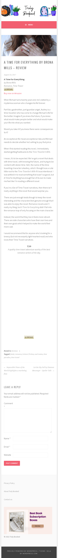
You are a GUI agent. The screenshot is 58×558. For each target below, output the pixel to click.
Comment (8, 405)
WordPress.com (30, 553)
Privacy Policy (9, 483)
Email (7, 446)
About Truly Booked (11, 491)
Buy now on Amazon (13, 93)
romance (18, 354)
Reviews (15, 351)
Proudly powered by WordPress (22, 551)
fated (12, 354)
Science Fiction (28, 354)
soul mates (39, 354)
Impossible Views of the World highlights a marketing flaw (15, 370)
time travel (15, 357)
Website (7, 454)
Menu (30, 24)
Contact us (8, 499)
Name (7, 438)
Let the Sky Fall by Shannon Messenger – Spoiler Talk (43, 369)
